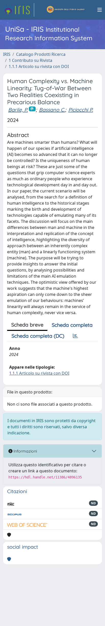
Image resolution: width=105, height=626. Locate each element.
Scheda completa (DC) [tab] (37, 336)
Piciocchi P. (80, 109)
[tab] (75, 336)
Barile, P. (18, 109)
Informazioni (24, 451)
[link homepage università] (65, 10)
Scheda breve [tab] (27, 324)
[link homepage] (18, 10)
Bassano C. (52, 109)
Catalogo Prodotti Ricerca (40, 54)
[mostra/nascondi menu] (99, 9)
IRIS (6, 54)
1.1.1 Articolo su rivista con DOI (39, 66)
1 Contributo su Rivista (30, 60)
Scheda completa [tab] (72, 325)
